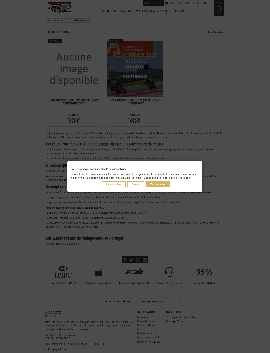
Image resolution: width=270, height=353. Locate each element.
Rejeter (136, 184)
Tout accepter (157, 184)
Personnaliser (113, 184)
